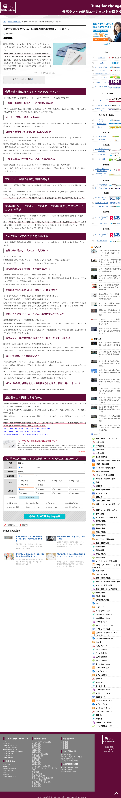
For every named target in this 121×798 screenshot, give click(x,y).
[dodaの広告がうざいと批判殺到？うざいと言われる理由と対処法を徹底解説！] (94, 295)
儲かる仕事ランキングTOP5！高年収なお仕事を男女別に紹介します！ (109, 409)
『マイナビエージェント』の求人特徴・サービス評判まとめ (25, 435)
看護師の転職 (101, 536)
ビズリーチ (101, 57)
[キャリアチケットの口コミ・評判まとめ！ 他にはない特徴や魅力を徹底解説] (9, 537)
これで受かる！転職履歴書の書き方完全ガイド (37, 441)
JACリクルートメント (104, 693)
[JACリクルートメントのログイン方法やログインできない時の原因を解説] (94, 426)
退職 (97, 482)
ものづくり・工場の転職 (105, 539)
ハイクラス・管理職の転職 (105, 468)
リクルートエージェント (105, 614)
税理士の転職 (101, 554)
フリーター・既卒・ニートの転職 (108, 460)
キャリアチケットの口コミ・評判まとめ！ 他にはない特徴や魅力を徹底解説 (30, 539)
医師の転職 (100, 550)
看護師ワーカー (101, 697)
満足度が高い (12, 503)
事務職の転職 (101, 521)
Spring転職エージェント (105, 638)
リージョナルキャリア (104, 708)
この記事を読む (81, 451)
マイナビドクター (102, 704)
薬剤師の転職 (101, 528)
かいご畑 (102, 139)
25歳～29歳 (41, 481)
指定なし (23, 489)
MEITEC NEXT (101, 124)
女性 (38, 467)
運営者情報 (109, 747)
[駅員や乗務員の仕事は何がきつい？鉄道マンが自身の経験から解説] (94, 276)
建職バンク (100, 715)
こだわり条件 (29, 498)
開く (33, 79)
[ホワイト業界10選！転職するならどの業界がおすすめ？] (94, 269)
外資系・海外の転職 (67, 759)
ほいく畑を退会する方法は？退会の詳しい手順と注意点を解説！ (109, 354)
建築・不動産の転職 (103, 578)
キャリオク (100, 682)
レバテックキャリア (101, 100)
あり (21, 476)
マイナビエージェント (102, 67)
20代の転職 (100, 442)
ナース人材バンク (102, 653)
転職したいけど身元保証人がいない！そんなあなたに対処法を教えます (109, 331)
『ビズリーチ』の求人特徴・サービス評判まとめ (21, 431)
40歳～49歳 (24, 485)
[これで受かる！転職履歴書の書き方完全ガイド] (9, 444)
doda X (98, 642)
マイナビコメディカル (104, 700)
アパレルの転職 (101, 574)
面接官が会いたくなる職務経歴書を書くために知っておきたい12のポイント (71, 556)
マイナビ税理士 (102, 223)
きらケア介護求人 (102, 136)
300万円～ (40, 489)
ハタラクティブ (102, 77)
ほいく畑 (102, 159)
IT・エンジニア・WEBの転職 (106, 517)
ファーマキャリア (102, 668)
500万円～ (74, 489)
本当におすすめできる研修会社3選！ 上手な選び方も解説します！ (109, 345)
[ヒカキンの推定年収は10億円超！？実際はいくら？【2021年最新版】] (94, 286)
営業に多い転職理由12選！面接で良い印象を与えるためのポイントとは (110, 400)
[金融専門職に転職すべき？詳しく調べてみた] (51, 538)
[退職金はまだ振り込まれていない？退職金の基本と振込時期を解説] (94, 311)
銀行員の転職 (101, 592)
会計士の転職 (101, 557)
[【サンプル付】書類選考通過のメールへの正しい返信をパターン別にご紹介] (94, 251)
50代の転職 (100, 453)
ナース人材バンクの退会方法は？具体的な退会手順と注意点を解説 (109, 363)
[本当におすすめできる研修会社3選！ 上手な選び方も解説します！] (94, 343)
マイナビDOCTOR (102, 206)
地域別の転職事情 (103, 600)
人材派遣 (99, 719)
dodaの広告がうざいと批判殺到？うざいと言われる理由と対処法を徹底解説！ (109, 296)
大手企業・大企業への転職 (105, 479)
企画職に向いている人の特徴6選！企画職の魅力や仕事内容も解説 (109, 418)
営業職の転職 (101, 525)
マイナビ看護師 (101, 649)
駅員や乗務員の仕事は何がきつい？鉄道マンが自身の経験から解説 (109, 278)
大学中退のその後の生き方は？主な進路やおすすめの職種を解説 (109, 373)
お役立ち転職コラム (103, 500)
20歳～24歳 (24, 481)
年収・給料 (100, 514)
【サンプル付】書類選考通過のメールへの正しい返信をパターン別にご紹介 (109, 253)
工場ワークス (102, 127)
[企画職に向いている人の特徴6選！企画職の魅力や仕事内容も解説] (94, 417)
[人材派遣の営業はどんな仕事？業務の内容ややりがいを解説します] (94, 380)
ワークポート (101, 686)
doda (101, 63)
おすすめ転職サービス (104, 726)
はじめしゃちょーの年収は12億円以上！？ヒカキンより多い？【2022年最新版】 (110, 262)
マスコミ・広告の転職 (104, 585)
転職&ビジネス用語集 (104, 722)
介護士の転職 (101, 532)
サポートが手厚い (14, 507)
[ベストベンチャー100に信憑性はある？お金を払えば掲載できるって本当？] (94, 319)
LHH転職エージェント (102, 82)
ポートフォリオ (101, 493)
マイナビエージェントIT (105, 625)
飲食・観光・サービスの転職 (106, 589)
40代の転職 (100, 449)
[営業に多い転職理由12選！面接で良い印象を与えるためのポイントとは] (94, 398)
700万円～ (40, 493)
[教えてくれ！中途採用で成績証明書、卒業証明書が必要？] (94, 304)
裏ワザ (24, 525)
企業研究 (99, 497)
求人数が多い (51, 503)
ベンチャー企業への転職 (105, 475)
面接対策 (99, 486)
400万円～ (57, 489)
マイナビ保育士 (102, 154)
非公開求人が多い (72, 503)
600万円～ (23, 493)
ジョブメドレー (101, 671)
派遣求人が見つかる (73, 507)
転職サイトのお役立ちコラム (106, 510)
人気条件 (12, 498)
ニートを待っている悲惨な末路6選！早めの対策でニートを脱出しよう (109, 391)
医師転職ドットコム (101, 203)
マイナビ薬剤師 (102, 185)
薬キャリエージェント (102, 188)
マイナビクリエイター (102, 105)
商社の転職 (100, 571)
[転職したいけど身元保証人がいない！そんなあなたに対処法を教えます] (94, 329)
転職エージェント (53, 507)
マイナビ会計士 (102, 240)
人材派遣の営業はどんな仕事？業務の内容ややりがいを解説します (109, 382)
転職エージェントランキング (106, 439)
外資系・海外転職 (102, 464)
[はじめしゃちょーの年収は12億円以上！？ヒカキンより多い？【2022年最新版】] (94, 260)
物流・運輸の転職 (102, 543)
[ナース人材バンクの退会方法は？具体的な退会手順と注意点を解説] (94, 361)
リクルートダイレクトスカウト (13, 751)
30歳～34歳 (58, 481)
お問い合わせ (109, 751)
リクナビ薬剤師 (101, 657)
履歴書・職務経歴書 (14, 21)
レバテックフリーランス (105, 711)
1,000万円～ (75, 493)
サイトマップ (109, 749)
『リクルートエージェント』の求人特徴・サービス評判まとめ (26, 429)
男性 (21, 467)
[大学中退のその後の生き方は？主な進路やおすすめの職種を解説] (94, 371)
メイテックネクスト (103, 629)
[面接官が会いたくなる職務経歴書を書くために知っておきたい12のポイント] (51, 556)
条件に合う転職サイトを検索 (44, 516)
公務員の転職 (101, 596)
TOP (4, 21)
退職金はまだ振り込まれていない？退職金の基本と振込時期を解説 (109, 312)
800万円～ (57, 493)
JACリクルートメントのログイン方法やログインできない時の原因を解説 (109, 428)
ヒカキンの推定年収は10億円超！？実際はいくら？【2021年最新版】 (109, 287)
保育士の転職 (101, 546)
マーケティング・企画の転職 (106, 561)
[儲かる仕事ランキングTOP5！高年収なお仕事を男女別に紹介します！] (94, 407)
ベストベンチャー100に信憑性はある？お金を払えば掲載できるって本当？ (109, 322)
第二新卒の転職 (101, 457)
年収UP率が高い (33, 503)
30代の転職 (100, 446)
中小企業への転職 (102, 471)
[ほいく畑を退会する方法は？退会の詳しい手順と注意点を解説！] (94, 352)
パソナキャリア (102, 70)
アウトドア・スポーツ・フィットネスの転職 (45, 769)
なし (38, 476)
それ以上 (40, 485)
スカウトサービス (34, 507)
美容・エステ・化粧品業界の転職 (108, 582)
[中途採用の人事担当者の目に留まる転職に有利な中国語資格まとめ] (9, 556)
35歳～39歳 (75, 481)
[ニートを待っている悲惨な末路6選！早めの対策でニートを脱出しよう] (94, 389)
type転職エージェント (102, 73)
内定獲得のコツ (12, 525)
